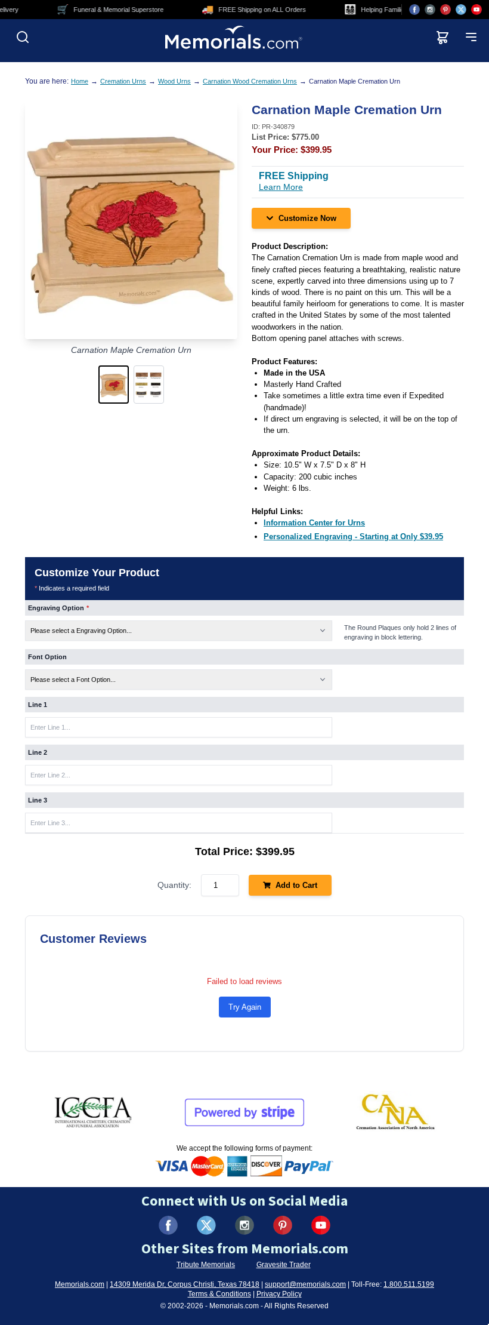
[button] (113, 384)
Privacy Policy (279, 1294)
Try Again (244, 1007)
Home (79, 81)
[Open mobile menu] (471, 37)
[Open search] (23, 37)
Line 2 (37, 752)
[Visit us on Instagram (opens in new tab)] (430, 9)
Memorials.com (79, 1284)
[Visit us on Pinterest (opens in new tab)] (445, 9)
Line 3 (37, 800)
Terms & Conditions (219, 1294)
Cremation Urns (123, 81)
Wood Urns (174, 81)
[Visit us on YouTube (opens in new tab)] (476, 9)
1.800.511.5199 (408, 1284)
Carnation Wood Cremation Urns (250, 81)
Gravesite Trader (283, 1265)
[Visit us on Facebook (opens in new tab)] (414, 9)
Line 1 (37, 704)
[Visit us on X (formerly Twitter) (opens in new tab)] (206, 1225)
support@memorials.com (305, 1284)
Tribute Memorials (206, 1265)
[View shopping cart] (442, 37)
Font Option (47, 656)
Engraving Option (58, 607)
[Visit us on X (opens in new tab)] (461, 9)
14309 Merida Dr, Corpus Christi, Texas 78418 (184, 1284)
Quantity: (174, 885)
